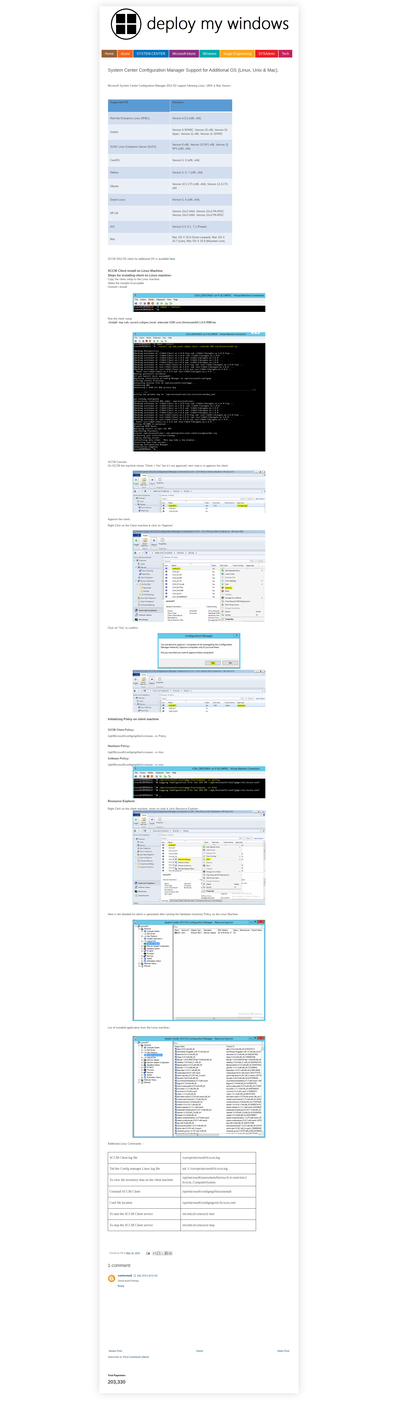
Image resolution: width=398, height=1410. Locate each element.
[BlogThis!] (159, 1253)
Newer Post (115, 1351)
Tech (285, 53)
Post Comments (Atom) (136, 1357)
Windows (209, 53)
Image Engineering (237, 53)
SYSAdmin (266, 53)
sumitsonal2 (125, 1275)
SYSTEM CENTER (151, 53)
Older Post (283, 1351)
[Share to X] (162, 1253)
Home (109, 53)
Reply (121, 1286)
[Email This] (155, 1253)
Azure (125, 53)
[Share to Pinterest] (170, 1253)
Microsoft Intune (184, 53)
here (172, 258)
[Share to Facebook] (166, 1253)
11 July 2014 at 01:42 (145, 1275)
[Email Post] (147, 1253)
